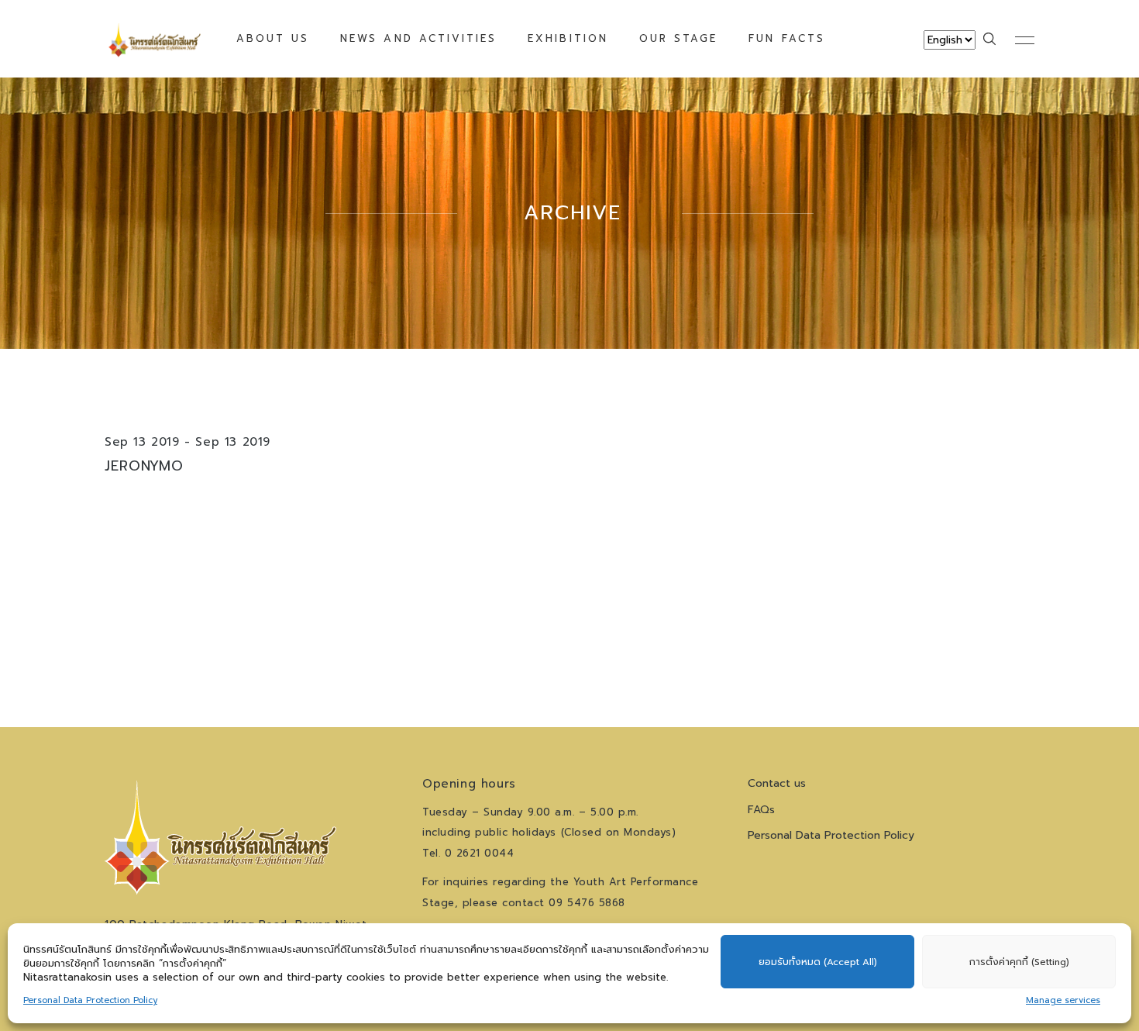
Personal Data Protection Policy (90, 1000)
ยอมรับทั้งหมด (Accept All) (818, 962)
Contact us (777, 783)
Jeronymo (144, 466)
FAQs (761, 810)
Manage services (1063, 1000)
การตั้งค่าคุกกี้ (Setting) (1019, 962)
